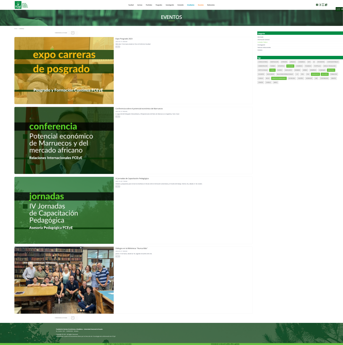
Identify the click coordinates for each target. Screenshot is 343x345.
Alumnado (260, 37)
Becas (267, 78)
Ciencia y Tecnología (330, 66)
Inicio (15, 28)
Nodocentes (270, 74)
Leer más (118, 46)
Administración (262, 66)
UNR (316, 78)
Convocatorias (262, 62)
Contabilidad (324, 78)
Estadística (281, 66)
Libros (275, 82)
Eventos (21, 28)
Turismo (272, 66)
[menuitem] (131, 5)
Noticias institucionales (264, 47)
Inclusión (325, 74)
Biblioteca (331, 70)
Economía (290, 66)
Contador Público (263, 42)
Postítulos (317, 66)
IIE (314, 62)
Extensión (284, 62)
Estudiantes (321, 62)
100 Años (300, 78)
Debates (260, 50)
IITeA (302, 74)
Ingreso (280, 70)
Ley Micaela (292, 78)
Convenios (299, 66)
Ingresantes (315, 74)
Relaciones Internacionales (285, 74)
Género (305, 70)
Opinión (260, 82)
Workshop (309, 78)
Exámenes (297, 70)
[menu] (171, 5)
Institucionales (262, 70)
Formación (334, 74)
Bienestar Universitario (279, 78)
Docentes (261, 74)
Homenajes (322, 70)
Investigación (261, 45)
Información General (263, 39)
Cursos (272, 70)
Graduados (288, 70)
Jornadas (292, 62)
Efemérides (313, 70)
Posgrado (308, 66)
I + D (297, 74)
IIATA (309, 62)
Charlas (260, 78)
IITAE (308, 74)
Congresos (301, 62)
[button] (339, 9)
